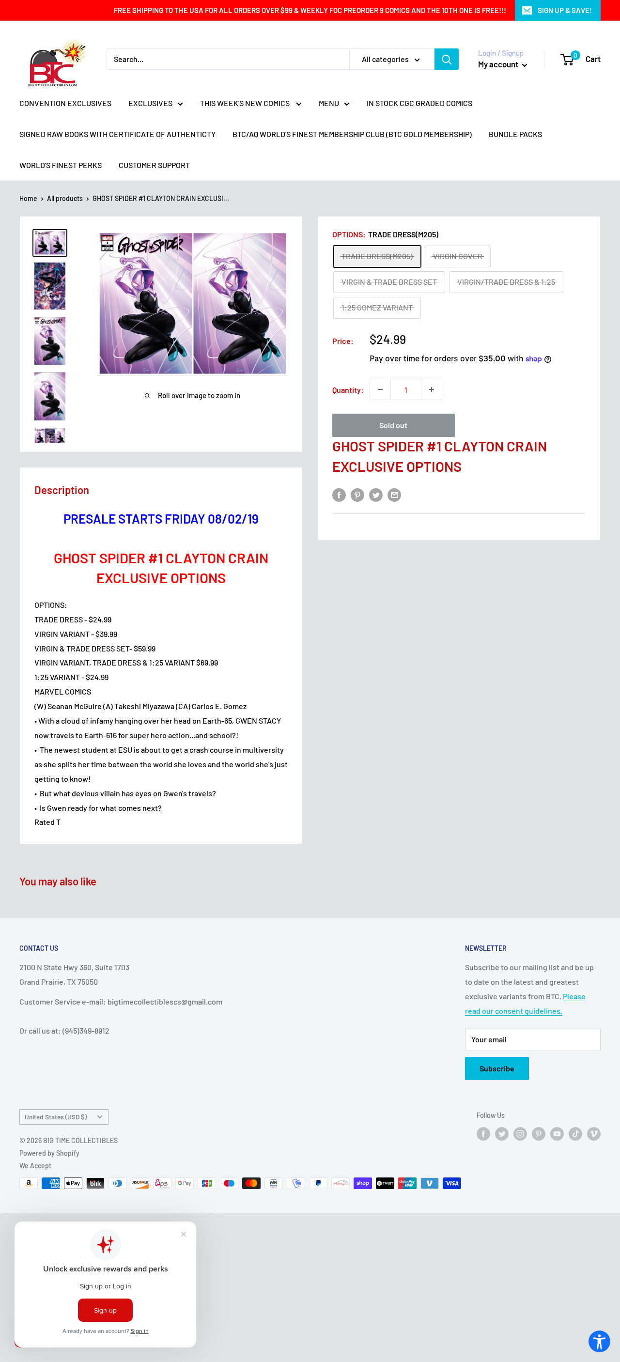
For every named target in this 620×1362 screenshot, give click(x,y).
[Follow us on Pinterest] (538, 1134)
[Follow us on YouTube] (557, 1134)
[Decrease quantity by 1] (380, 389)
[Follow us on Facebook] (483, 1134)
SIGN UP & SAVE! (565, 10)
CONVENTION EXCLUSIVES (65, 103)
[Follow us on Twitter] (502, 1134)
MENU (329, 103)
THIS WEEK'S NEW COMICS (245, 103)
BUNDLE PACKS (515, 134)
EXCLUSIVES (150, 103)
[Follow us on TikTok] (575, 1134)
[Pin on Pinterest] (357, 494)
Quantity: (348, 389)
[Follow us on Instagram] (520, 1134)
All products (65, 198)
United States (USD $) (56, 1117)
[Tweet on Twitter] (376, 494)
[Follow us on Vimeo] (594, 1134)
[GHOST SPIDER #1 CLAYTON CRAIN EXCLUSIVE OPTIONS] (49, 243)
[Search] (446, 59)
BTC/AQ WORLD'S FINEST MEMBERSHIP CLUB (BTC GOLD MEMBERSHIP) (352, 134)
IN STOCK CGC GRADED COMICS (419, 103)
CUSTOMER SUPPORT (154, 165)
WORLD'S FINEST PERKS (60, 165)
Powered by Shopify (49, 1153)
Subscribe (497, 1068)
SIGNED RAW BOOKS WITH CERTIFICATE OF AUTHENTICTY (117, 134)
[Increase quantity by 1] (431, 389)
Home (28, 198)
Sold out (393, 425)
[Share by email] (394, 494)
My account (499, 64)
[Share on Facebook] (339, 494)
